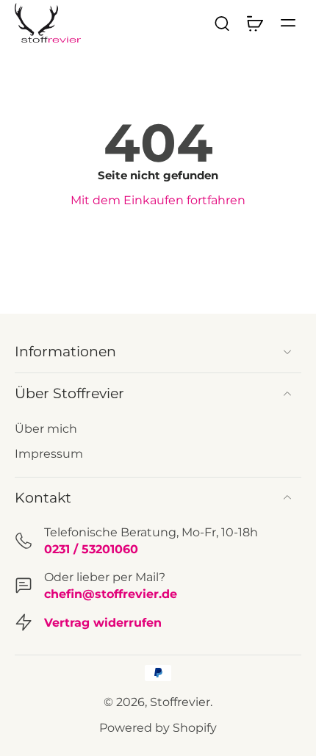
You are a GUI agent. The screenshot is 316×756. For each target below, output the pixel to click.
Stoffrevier (180, 701)
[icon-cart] (254, 22)
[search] (222, 22)
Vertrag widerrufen (103, 622)
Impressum (49, 453)
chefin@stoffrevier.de (110, 593)
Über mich (46, 428)
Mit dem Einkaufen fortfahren (158, 199)
